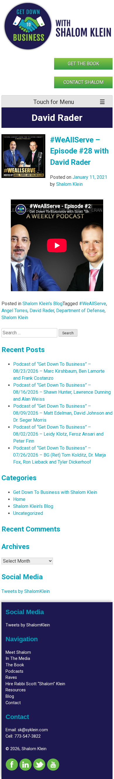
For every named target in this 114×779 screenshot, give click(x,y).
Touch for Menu (53, 101)
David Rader (42, 310)
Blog (10, 696)
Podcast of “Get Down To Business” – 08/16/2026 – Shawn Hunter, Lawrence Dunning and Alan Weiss (62, 392)
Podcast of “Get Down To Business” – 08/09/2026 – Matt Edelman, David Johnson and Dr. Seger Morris (63, 413)
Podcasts (14, 671)
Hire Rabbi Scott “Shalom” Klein (35, 683)
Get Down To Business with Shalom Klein (55, 492)
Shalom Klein (69, 184)
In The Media (18, 658)
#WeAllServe (92, 303)
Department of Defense (80, 310)
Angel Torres (14, 310)
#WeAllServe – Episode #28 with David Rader (79, 151)
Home (19, 499)
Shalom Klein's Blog (43, 303)
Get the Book (83, 63)
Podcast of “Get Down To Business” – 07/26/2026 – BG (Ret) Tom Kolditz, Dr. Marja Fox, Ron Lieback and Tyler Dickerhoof (59, 455)
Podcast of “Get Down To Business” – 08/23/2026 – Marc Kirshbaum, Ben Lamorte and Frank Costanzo (59, 371)
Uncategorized (28, 513)
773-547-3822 (27, 736)
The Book (15, 665)
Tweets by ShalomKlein (25, 591)
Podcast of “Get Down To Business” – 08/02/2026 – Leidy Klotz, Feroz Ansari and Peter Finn (58, 434)
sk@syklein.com (33, 729)
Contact (13, 702)
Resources (16, 690)
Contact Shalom (83, 82)
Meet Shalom (18, 652)
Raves (11, 677)
